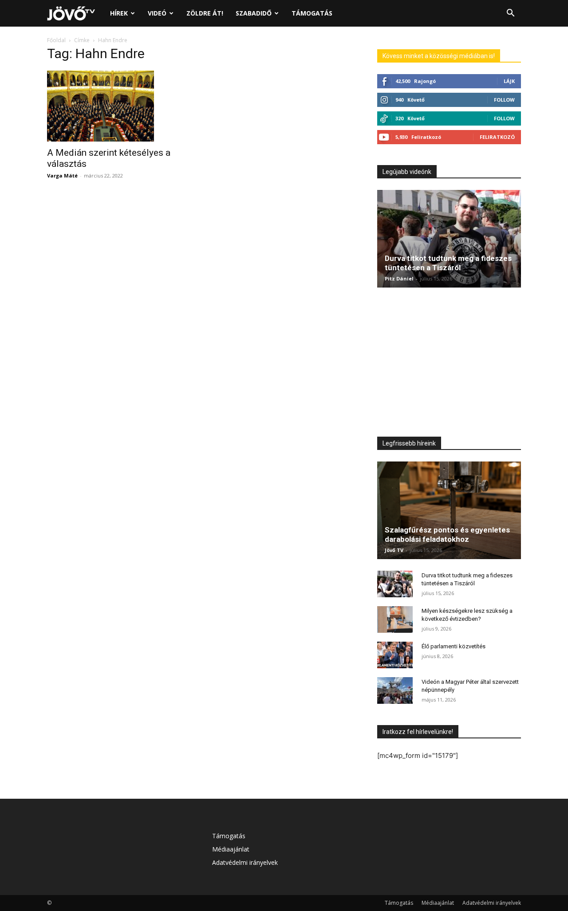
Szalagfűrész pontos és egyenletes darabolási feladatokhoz (447, 534)
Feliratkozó (497, 137)
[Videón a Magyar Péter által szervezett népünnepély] (395, 690)
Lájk (509, 81)
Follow (504, 99)
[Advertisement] (449, 364)
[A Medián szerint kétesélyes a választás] (119, 106)
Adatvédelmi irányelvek (245, 862)
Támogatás (312, 13)
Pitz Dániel (399, 278)
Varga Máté (62, 175)
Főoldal (56, 40)
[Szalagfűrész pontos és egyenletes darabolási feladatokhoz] (449, 510)
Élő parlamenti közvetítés (453, 646)
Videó (157, 13)
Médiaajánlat (230, 849)
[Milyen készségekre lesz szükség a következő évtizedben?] (395, 619)
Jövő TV (394, 550)
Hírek (119, 13)
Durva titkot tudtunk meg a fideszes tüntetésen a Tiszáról (448, 263)
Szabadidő (254, 13)
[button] (510, 14)
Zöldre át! (204, 13)
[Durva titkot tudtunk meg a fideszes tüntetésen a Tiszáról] (449, 239)
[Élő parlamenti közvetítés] (395, 655)
